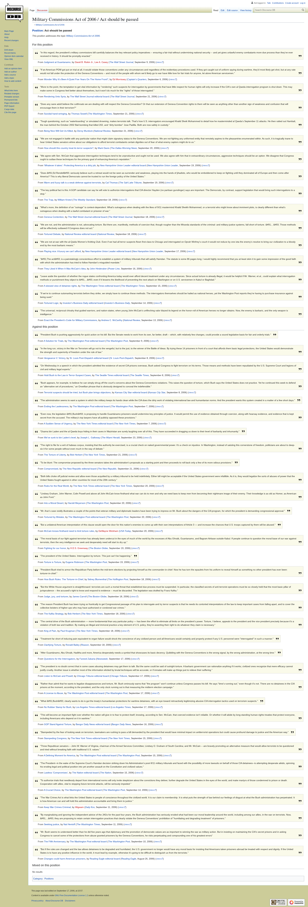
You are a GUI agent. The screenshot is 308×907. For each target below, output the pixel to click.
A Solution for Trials (53, 341)
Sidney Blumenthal (97, 579)
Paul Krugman (67, 631)
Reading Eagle (128, 858)
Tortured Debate (52, 234)
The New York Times (124, 423)
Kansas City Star (157, 392)
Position (37, 30)
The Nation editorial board (85, 772)
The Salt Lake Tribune (130, 182)
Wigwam (79, 807)
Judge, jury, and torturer (56, 596)
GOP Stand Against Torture (57, 724)
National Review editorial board (80, 234)
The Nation (105, 772)
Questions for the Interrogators (59, 658)
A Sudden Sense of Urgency (58, 423)
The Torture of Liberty (55, 454)
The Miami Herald (111, 437)
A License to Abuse (53, 693)
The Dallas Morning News (124, 148)
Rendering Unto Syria (55, 96)
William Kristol (65, 199)
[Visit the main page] (14, 13)
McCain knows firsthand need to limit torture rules (69, 531)
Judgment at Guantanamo (57, 62)
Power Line (114, 268)
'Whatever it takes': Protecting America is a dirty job (70, 165)
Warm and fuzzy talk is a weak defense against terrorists (72, 182)
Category (38, 878)
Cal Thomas (111, 182)
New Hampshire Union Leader (162, 165)
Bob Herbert (76, 454)
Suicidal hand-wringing (55, 113)
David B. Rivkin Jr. (84, 62)
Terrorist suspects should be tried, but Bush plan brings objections (77, 392)
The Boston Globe (98, 548)
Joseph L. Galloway (90, 437)
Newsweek (102, 658)
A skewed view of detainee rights (60, 286)
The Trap (48, 199)
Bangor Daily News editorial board (93, 724)
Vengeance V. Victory (54, 358)
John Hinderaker (98, 268)
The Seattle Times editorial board (112, 375)
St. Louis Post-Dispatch (121, 358)
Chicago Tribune (118, 676)
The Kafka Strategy (53, 613)
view (158, 62)
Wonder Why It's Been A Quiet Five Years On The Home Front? (76, 79)
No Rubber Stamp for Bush (57, 707)
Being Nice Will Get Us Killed (58, 131)
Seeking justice (51, 824)
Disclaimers (70, 901)
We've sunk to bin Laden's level (60, 437)
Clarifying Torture (52, 645)
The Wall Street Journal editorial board (89, 96)
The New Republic (107, 468)
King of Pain (50, 631)
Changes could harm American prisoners (64, 858)
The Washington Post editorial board (86, 341)
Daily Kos (90, 807)
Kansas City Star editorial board (131, 392)
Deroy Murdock (85, 131)
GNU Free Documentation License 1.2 (71, 895)
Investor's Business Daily (117, 303)
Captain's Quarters (136, 79)
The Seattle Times (139, 375)
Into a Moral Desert (54, 503)
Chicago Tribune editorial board (93, 676)
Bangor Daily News (121, 724)
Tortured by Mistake (54, 517)
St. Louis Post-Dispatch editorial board (89, 358)
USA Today (125, 531)
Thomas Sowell (79, 113)
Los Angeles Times (121, 707)
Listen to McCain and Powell (58, 676)
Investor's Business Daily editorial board (83, 303)
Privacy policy (37, 901)
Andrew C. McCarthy (111, 320)
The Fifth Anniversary (54, 841)
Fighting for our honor (55, 548)
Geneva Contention (54, 217)
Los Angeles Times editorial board (93, 707)
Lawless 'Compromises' (56, 772)
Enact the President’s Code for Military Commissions (70, 320)
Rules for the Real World (56, 486)
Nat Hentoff (69, 824)
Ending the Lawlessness (56, 406)
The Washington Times (100, 113)
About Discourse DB (54, 901)
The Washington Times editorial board (100, 286)
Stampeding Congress (55, 738)
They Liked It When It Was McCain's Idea (65, 268)
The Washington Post (117, 341)
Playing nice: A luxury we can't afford (62, 251)
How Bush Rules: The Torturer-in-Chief (63, 579)
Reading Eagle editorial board (105, 858)
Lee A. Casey (101, 62)
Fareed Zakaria (87, 658)
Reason (85, 645)
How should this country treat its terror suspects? (69, 148)
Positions (49, 878)
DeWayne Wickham (108, 531)
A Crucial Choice (52, 790)
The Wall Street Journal (121, 62)
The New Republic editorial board (79, 468)
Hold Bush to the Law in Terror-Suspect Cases (67, 375)
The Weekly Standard (84, 199)
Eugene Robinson (75, 562)
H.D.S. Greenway (79, 548)
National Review (102, 131)
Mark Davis (103, 148)
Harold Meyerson (76, 503)
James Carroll (80, 596)
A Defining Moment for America (59, 755)
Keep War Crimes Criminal (57, 807)
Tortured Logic (51, 303)
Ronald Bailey (73, 645)
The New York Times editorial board (95, 423)
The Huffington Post (118, 579)
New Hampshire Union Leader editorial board (123, 165)
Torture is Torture (52, 562)
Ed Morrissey (119, 79)
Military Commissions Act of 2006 (50, 25)
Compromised (51, 468)
